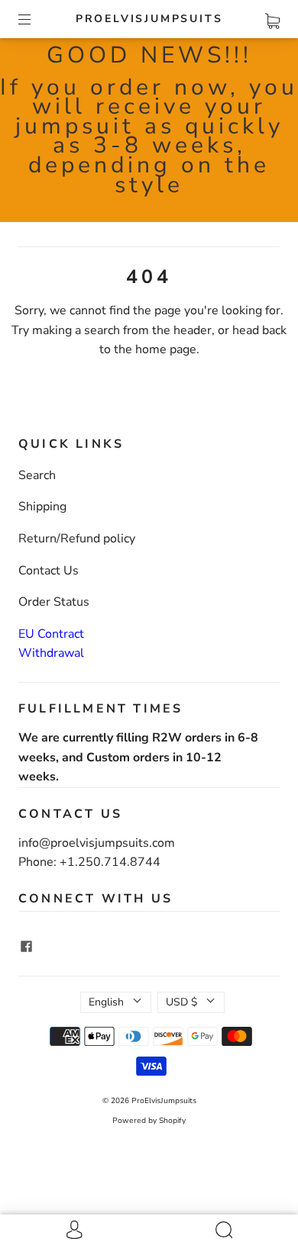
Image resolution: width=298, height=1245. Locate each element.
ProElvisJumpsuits (149, 19)
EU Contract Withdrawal (51, 644)
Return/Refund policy (76, 538)
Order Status (53, 602)
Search (37, 475)
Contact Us (48, 570)
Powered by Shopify (149, 1120)
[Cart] (272, 18)
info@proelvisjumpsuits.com (96, 843)
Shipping (42, 506)
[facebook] (26, 947)
